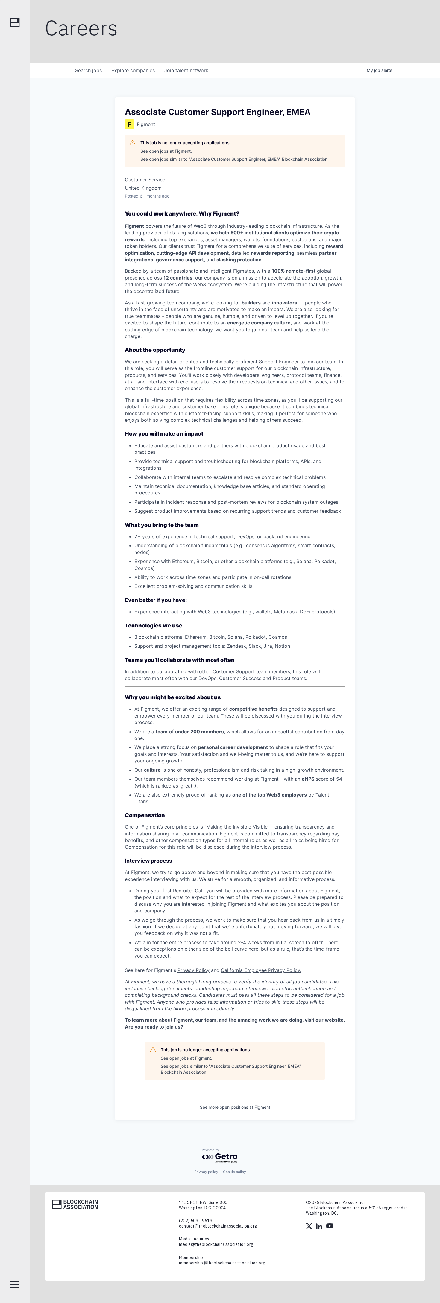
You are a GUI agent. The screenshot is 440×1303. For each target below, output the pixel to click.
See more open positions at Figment (235, 1107)
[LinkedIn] (319, 1227)
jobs (88, 70)
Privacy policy (206, 1171)
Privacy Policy (193, 970)
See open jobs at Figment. (166, 151)
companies (133, 70)
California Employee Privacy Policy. (261, 970)
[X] (309, 1227)
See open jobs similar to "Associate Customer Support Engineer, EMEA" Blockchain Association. (234, 159)
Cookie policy (234, 1171)
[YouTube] (329, 1227)
